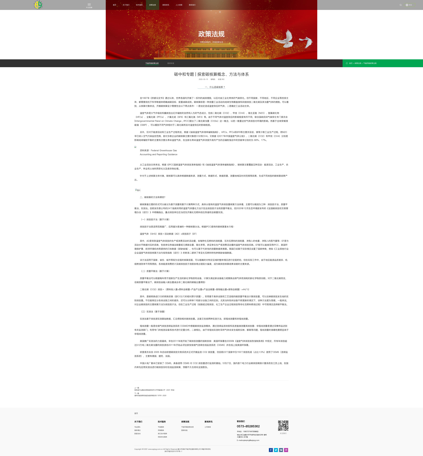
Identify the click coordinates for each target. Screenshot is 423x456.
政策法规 (152, 5)
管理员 (213, 79)
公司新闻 (208, 427)
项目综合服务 (162, 437)
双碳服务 (161, 430)
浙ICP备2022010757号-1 (173, 451)
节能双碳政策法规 (152, 63)
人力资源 (179, 5)
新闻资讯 (165, 5)
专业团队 (137, 427)
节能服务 (161, 427)
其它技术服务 (162, 434)
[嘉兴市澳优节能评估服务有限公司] (38, 5)
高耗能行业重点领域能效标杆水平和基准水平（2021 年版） (154, 390)
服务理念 (137, 430)
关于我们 (126, 5)
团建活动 (137, 434)
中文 (410, 5)
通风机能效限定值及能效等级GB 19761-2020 (150, 395)
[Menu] (89, 4)
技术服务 (139, 5)
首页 (114, 5)
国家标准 (170, 63)
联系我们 (192, 5)
